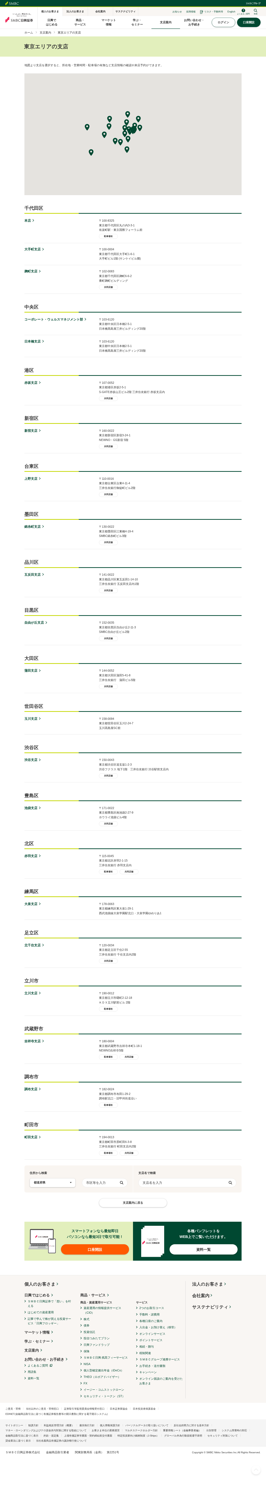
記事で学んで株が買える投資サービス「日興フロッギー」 (49, 1321)
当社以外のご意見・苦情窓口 (42, 1408)
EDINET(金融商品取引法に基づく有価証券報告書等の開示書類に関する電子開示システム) (56, 1414)
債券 (86, 1325)
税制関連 (145, 1353)
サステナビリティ (210, 1306)
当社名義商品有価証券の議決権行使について (61, 1440)
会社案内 (201, 1295)
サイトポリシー (14, 1425)
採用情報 (191, 11)
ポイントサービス (150, 1340)
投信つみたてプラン (97, 1338)
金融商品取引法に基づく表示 (21, 1435)
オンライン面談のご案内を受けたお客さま (161, 1381)
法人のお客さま (207, 1284)
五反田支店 (32, 574)
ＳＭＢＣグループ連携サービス (159, 1359)
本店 (27, 220)
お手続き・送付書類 (152, 1365)
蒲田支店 (30, 670)
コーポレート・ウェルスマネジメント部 (53, 319)
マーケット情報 (37, 1332)
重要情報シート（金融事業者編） (182, 1430)
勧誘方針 (33, 1425)
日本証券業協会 (119, 1408)
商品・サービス (93, 1295)
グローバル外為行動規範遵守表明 (183, 1435)
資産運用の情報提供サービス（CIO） (102, 1310)
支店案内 (31, 1350)
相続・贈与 (146, 1346)
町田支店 (30, 1137)
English (231, 11)
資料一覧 (33, 1378)
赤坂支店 (30, 383)
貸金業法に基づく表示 (18, 1440)
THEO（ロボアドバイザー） (102, 1376)
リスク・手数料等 (213, 11)
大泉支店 (30, 904)
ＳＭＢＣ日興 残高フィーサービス (106, 1357)
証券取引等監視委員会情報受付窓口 (84, 1408)
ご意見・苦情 (13, 1408)
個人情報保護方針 (110, 1425)
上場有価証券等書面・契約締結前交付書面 (88, 1435)
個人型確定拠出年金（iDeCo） (104, 1370)
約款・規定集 (51, 1435)
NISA (87, 1364)
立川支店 (30, 993)
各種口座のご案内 (150, 1321)
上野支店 (30, 478)
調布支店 (30, 1089)
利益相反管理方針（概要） (59, 1425)
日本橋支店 (32, 341)
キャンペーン (148, 1372)
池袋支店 (30, 808)
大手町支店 (32, 249)
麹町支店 (30, 271)
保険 (86, 1351)
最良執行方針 (87, 1425)
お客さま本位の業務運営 (106, 1430)
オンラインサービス (152, 1333)
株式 (86, 1319)
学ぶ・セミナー (37, 1341)
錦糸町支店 (32, 526)
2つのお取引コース (151, 1308)
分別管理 (211, 1430)
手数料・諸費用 (149, 1314)
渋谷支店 (30, 760)
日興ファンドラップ (97, 1344)
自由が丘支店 (34, 622)
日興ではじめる (37, 1295)
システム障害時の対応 (234, 1430)
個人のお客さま (40, 1284)
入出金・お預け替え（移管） (158, 1327)
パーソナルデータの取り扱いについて (146, 1425)
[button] (132, 131)
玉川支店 (30, 719)
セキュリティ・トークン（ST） (104, 1396)
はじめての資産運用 (41, 1312)
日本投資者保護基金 (144, 1408)
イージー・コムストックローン (104, 1389)
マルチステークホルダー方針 (141, 1430)
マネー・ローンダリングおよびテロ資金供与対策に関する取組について (45, 1430)
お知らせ (177, 11)
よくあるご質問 (38, 1365)
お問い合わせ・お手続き (44, 1359)
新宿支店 (30, 430)
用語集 (32, 1371)
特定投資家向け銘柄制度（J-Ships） (138, 1435)
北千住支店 (32, 945)
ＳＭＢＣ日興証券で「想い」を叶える (49, 1304)
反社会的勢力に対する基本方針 (191, 1425)
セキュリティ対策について (222, 1435)
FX (85, 1383)
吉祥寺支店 (32, 1041)
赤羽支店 (30, 856)
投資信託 (89, 1332)
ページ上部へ (256, 1469)
